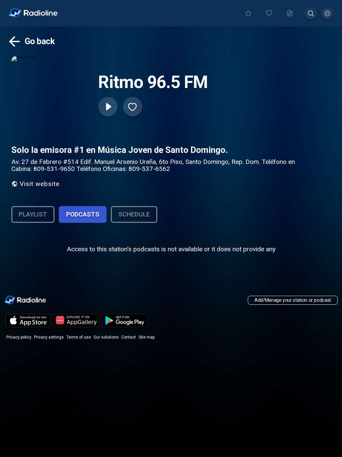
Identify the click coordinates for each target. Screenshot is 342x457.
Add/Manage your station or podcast (292, 300)
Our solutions (106, 337)
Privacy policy (18, 337)
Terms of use (78, 337)
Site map (147, 337)
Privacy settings (49, 337)
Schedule (134, 214)
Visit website (39, 184)
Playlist (33, 214)
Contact (128, 337)
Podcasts (82, 214)
